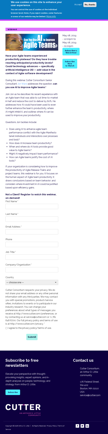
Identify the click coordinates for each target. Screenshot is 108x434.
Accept (78, 4)
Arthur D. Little (23, 426)
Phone (8, 239)
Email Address (13, 226)
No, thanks (90, 4)
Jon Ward (22, 83)
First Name (11, 201)
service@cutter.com (90, 395)
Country (9, 277)
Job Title (10, 252)
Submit (32, 337)
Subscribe (13, 392)
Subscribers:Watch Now (71, 52)
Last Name (11, 214)
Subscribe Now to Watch (70, 63)
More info (51, 16)
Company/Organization (18, 264)
